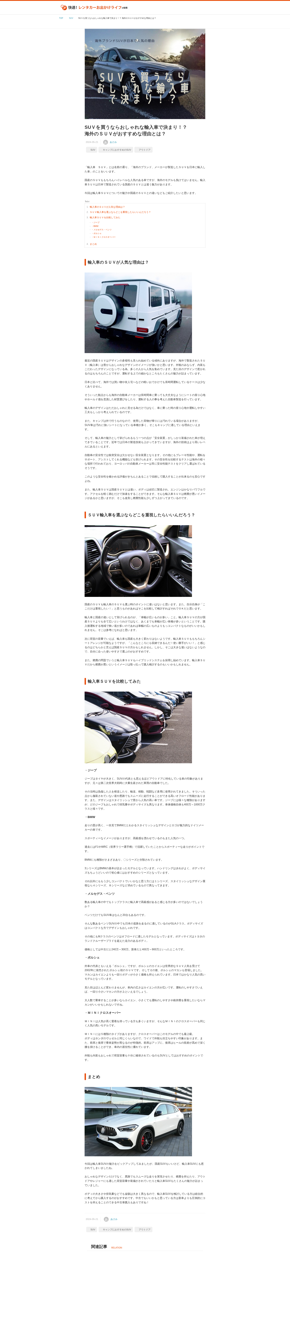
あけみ (113, 142)
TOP (61, 18)
